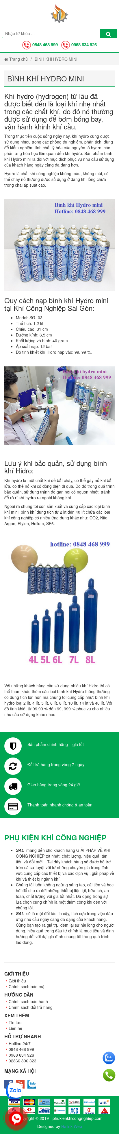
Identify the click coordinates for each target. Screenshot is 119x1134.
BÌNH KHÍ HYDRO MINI (56, 59)
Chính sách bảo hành (28, 1001)
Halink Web (71, 1126)
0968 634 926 (84, 44)
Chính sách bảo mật (27, 986)
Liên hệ (15, 1028)
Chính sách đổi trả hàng (31, 1007)
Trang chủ (18, 59)
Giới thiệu (17, 981)
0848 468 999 (45, 44)
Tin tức (15, 1022)
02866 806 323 (22, 1061)
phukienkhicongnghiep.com (78, 1118)
